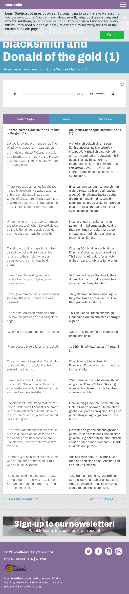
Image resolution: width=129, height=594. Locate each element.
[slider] (47, 93)
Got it (111, 35)
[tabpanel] (64, 309)
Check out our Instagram (108, 551)
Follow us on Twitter (88, 551)
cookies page (54, 21)
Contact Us (118, 551)
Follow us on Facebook (98, 551)
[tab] (26, 119)
